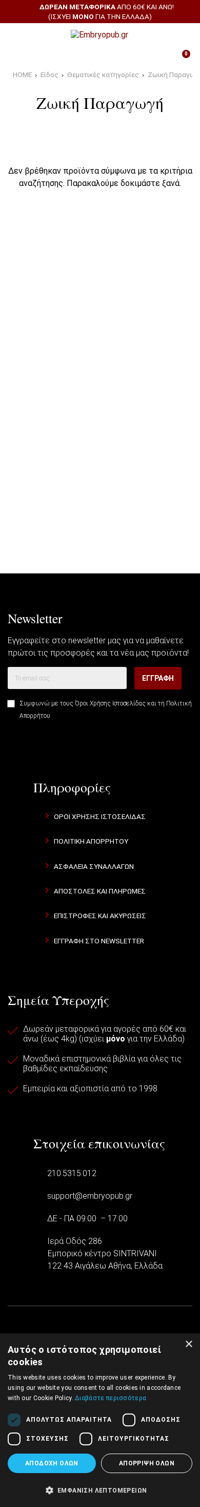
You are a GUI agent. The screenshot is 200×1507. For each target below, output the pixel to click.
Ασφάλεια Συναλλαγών (94, 866)
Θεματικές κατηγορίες (103, 74)
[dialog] (100, 1420)
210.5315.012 (71, 1173)
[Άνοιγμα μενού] (20, 35)
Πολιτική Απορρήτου (91, 841)
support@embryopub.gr (89, 1196)
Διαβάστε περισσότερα (110, 1398)
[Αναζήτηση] (179, 35)
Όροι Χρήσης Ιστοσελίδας (110, 703)
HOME (22, 74)
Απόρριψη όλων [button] (146, 1463)
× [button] (188, 1344)
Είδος (49, 74)
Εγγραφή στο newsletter (99, 941)
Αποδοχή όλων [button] (51, 1463)
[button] (100, 1489)
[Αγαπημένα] (73, 58)
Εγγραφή (158, 678)
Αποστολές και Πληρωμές (100, 891)
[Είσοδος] (126, 58)
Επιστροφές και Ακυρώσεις (100, 915)
